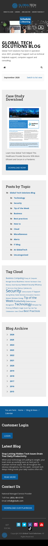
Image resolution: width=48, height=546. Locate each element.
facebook (30, 525)
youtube (41, 525)
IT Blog (17, 244)
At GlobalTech (20, 249)
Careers (17, 12)
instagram (36, 525)
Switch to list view (34, 77)
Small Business (16, 285)
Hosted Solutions (20, 295)
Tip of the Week (21, 208)
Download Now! (17, 167)
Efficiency (38, 285)
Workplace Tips (36, 305)
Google (21, 308)
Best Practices (32, 311)
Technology (19, 198)
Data (28, 301)
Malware (8, 298)
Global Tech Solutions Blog (22, 192)
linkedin (19, 525)
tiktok (30, 529)
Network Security (27, 285)
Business (18, 213)
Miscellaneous (20, 234)
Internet (27, 282)
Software (15, 308)
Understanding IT (38, 12)
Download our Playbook (18, 508)
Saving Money (10, 295)
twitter (24, 525)
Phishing (8, 308)
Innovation (30, 295)
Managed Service (11, 282)
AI (29, 278)
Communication (27, 292)
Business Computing (15, 278)
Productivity (19, 301)
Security (18, 203)
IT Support (36, 292)
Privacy (26, 278)
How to (17, 224)
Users (16, 311)
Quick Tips (27, 308)
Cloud (16, 229)
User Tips (34, 308)
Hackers (37, 295)
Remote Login (8, 12)
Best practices (21, 218)
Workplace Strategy (17, 298)
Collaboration (10, 311)
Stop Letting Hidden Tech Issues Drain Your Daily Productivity (22, 455)
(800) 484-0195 (26, 12)
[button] (41, 67)
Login (7, 435)
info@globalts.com (15, 501)
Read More (10, 477)
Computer (34, 278)
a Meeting (25, 20)
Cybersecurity (27, 288)
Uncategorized (21, 255)
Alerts (16, 239)
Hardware (33, 282)
